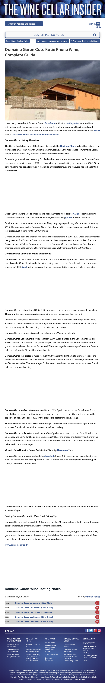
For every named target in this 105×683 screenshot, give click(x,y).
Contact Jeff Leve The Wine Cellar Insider (89, 648)
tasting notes (72, 123)
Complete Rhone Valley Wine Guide (13, 656)
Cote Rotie (50, 123)
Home (85, 660)
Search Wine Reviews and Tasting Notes (33, 651)
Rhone (97, 130)
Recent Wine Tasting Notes (17, 41)
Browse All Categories (49, 659)
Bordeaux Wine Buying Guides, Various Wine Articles (50, 648)
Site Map (86, 653)
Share (92, 23)
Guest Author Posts (52, 655)
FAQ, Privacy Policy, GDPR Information (90, 656)
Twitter (91, 630)
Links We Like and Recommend (70, 651)
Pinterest (95, 630)
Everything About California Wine (13, 651)
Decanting (62, 450)
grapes (68, 217)
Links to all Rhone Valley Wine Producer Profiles (35, 134)
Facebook (87, 630)
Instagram (99, 630)
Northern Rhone (68, 146)
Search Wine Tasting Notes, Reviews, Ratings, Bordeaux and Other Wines (33, 658)
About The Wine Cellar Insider (89, 643)
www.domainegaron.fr (16, 544)
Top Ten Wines (50, 642)
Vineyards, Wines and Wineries (13, 645)
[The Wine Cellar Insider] (52, 8)
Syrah (24, 267)
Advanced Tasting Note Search (86, 41)
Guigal (76, 213)
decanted (49, 456)
